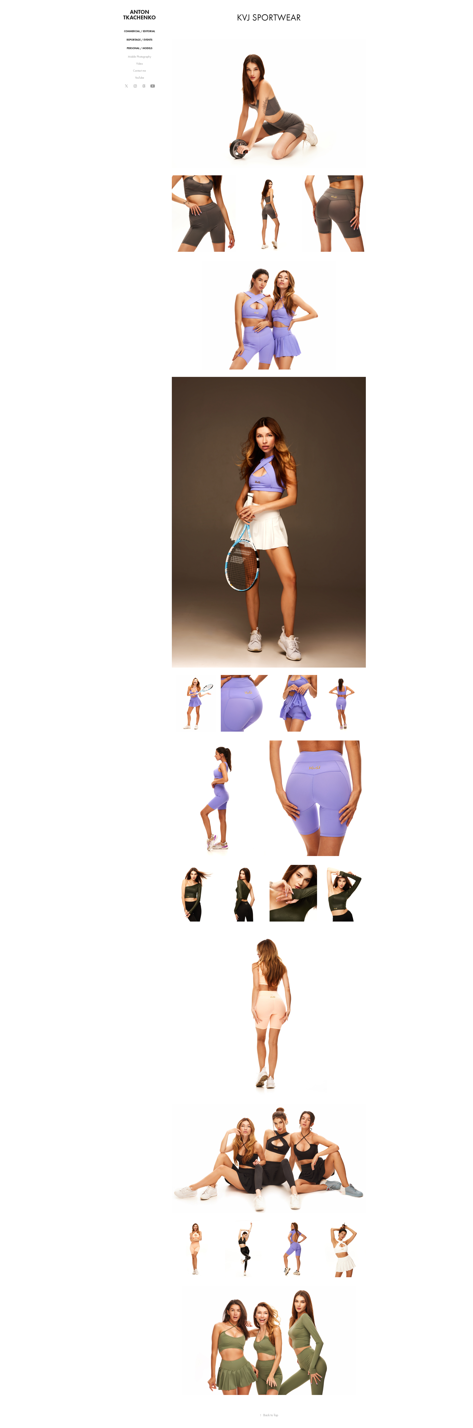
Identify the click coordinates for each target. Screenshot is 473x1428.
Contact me (139, 70)
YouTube (139, 77)
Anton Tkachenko (139, 14)
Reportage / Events (139, 39)
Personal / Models (139, 48)
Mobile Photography (139, 56)
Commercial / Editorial (139, 31)
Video (139, 63)
